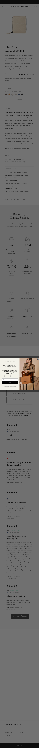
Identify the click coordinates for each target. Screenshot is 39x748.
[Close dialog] (38, 359)
